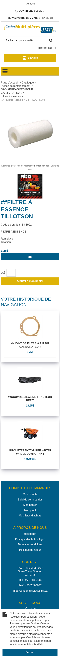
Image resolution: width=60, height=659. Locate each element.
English (47, 18)
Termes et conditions (30, 544)
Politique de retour (30, 549)
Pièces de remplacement (16, 85)
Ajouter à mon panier (30, 281)
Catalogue (28, 82)
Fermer (30, 652)
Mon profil (30, 510)
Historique (30, 533)
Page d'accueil (9, 82)
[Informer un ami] (30, 256)
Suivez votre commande (24, 18)
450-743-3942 (33, 585)
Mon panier (30, 504)
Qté (3, 272)
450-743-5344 (33, 580)
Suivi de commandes (30, 499)
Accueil (30, 3)
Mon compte (30, 494)
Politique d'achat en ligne (30, 539)
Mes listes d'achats (30, 515)
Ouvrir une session (31, 10)
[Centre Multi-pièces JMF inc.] (30, 29)
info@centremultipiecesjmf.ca (30, 590)
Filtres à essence (11, 96)
